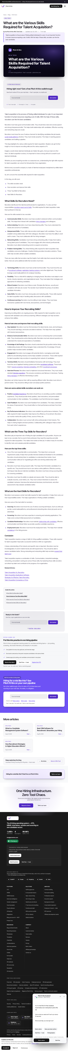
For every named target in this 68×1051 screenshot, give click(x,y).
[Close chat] (64, 996)
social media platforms (11, 137)
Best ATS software (34, 985)
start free (31, 628)
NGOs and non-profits (31, 911)
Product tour (10, 920)
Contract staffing (48, 889)
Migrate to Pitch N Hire (27, 991)
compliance (10, 530)
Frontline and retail (30, 908)
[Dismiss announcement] (65, 2)
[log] (49, 1013)
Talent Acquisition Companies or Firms (16, 580)
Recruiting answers (11, 931)
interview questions (19, 373)
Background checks (49, 902)
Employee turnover (36, 982)
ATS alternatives (43, 988)
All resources (10, 971)
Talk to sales (24, 701)
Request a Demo (26, 805)
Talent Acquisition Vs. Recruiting (14, 572)
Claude (21, 879)
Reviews (28, 937)
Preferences (24, 1048)
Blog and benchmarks (12, 927)
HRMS (8, 892)
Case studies (29, 934)
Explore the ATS (36, 662)
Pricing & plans (51, 1032)
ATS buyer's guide (11, 988)
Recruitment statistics (12, 985)
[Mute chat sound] (60, 996)
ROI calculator (16, 982)
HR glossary (10, 934)
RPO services (47, 911)
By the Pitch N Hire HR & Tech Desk (12, 31)
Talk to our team (55, 774)
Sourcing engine (11, 905)
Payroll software (11, 908)
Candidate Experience (19, 394)
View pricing (32, 701)
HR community (10, 965)
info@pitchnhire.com (12, 837)
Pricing (27, 943)
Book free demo (14, 862)
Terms (13, 1034)
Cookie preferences (11, 1006)
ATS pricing (20, 988)
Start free (57, 1040)
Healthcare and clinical (31, 902)
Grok (49, 879)
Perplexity (31, 879)
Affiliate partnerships (31, 949)
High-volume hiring (30, 895)
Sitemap (9, 994)
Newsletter (9, 968)
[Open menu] (65, 6)
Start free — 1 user (24, 662)
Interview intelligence (12, 899)
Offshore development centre (51, 914)
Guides (8, 952)
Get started (53, 98)
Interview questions (11, 946)
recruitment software (15, 270)
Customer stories (30, 931)
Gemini (41, 879)
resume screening (17, 367)
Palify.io (17, 1032)
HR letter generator (47, 982)
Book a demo (16, 701)
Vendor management (12, 902)
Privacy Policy (35, 1043)
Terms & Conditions (26, 1003)
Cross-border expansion (50, 905)
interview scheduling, (30, 367)
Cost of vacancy (26, 982)
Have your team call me (50, 1029)
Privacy (9, 1034)
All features (9, 911)
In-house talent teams (31, 892)
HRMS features (10, 895)
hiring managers (41, 221)
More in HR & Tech (56, 761)
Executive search (48, 899)
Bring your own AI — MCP (13, 917)
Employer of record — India (51, 908)
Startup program (39, 991)
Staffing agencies (30, 889)
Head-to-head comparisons (13, 991)
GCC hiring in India (30, 899)
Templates (9, 937)
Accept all (6, 1048)
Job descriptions (11, 943)
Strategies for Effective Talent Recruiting (17, 577)
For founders (10, 955)
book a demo (37, 628)
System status (21, 1006)
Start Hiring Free (55, 6)
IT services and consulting (32, 905)
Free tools (9, 982)
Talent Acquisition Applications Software (17, 575)
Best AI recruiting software (47, 985)
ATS (8, 889)
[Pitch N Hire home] (6, 6)
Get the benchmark (15, 855)
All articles (42, 761)
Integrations (9, 914)
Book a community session (50, 991)
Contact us (28, 952)
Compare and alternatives (31, 988)
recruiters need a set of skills (23, 207)
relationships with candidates (48, 521)
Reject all (15, 1048)
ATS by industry (29, 914)
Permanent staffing (49, 892)
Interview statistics (23, 985)
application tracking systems (31, 270)
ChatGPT (12, 879)
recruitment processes (50, 367)
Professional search (49, 895)
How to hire (9, 949)
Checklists (9, 940)
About (27, 927)
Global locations (29, 917)
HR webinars (10, 962)
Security (9, 1003)
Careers (27, 940)
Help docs (9, 958)
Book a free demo (10, 662)
